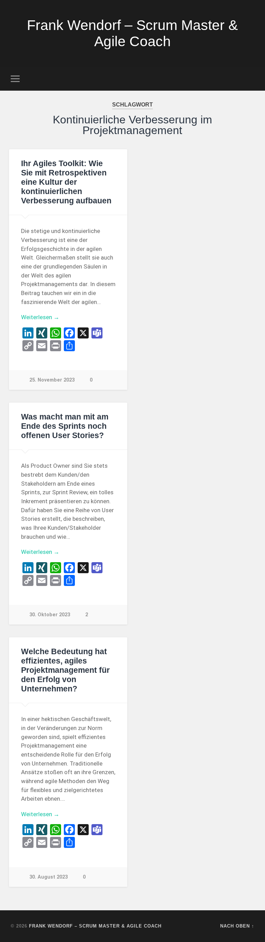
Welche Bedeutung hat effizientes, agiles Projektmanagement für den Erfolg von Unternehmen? (65, 670)
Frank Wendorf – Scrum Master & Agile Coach (132, 33)
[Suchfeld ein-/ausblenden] (250, 78)
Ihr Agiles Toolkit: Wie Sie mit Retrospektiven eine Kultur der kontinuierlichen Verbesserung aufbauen (66, 182)
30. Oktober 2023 (49, 615)
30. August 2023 (48, 877)
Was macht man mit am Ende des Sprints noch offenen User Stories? (64, 426)
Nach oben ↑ (237, 926)
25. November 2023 (52, 380)
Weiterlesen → (40, 317)
